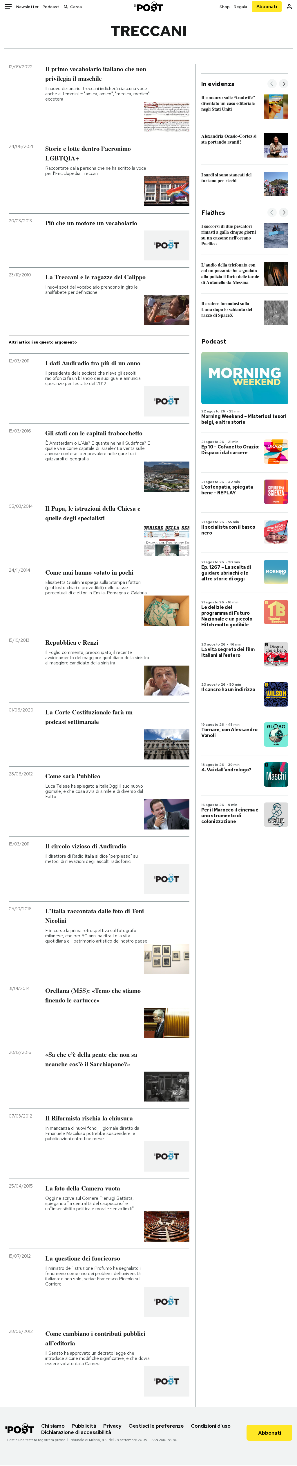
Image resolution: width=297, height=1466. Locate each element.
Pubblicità (84, 1425)
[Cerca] (66, 6)
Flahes (213, 213)
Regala (240, 6)
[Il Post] (148, 6)
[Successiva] (283, 84)
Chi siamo (53, 1425)
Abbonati (266, 6)
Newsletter (27, 6)
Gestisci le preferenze (156, 1425)
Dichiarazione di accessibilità (76, 1432)
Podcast (51, 6)
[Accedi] (289, 6)
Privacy (112, 1425)
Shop (225, 6)
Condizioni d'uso (211, 1425)
